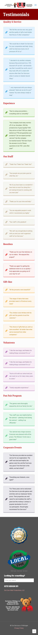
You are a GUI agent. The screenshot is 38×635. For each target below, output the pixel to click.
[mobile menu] (35, 5)
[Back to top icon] (34, 631)
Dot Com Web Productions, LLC (14, 590)
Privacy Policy (19, 628)
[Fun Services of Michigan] (19, 5)
